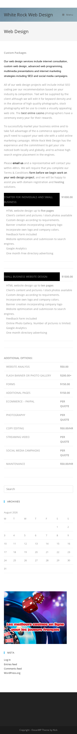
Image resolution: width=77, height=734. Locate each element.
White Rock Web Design (28, 14)
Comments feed (13, 668)
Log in (7, 659)
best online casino (32, 113)
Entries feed (10, 664)
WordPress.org (12, 673)
